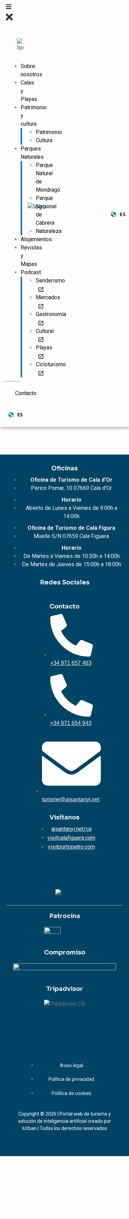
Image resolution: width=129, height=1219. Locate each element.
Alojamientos (36, 239)
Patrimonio (49, 132)
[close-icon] (9, 20)
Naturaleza (49, 231)
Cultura (44, 140)
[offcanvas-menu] (8, 8)
